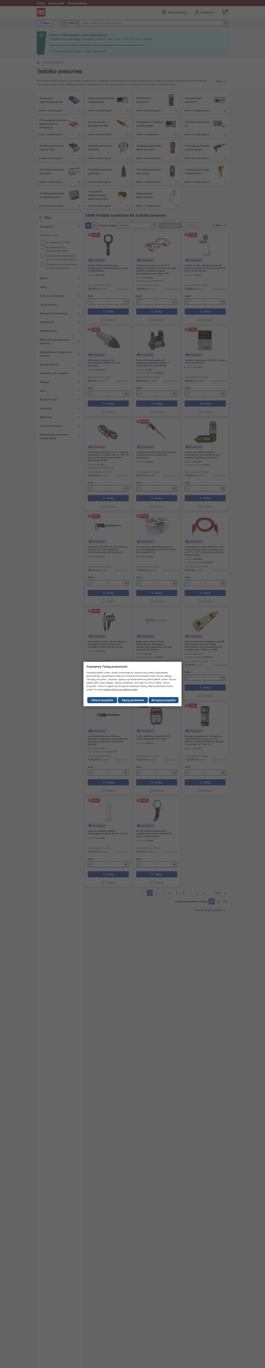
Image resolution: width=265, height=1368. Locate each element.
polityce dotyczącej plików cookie (120, 689)
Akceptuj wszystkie (164, 700)
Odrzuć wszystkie (102, 700)
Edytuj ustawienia (133, 700)
